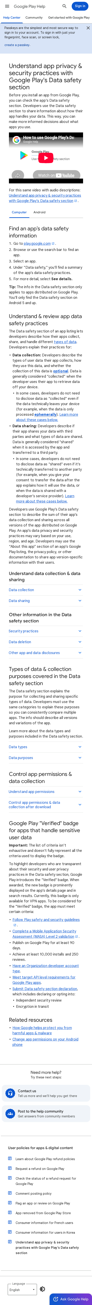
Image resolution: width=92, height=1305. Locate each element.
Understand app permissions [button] (31, 792)
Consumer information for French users (44, 1223)
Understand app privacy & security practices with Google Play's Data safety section (47, 1247)
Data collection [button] (21, 590)
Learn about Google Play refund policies (45, 1159)
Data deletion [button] (20, 642)
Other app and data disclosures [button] (34, 653)
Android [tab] (39, 212)
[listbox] (22, 1289)
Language (18, 1283)
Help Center (12, 17)
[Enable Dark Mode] (42, 1289)
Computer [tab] (19, 212)
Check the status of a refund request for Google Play (46, 1181)
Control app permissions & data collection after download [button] (34, 804)
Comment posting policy (34, 1194)
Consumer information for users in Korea (45, 1233)
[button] (7, 6)
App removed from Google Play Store (43, 1213)
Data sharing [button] (19, 601)
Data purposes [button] (21, 758)
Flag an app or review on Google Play (43, 1203)
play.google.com (37, 243)
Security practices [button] (23, 631)
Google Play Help (29, 6)
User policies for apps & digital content (40, 1148)
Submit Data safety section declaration (45, 989)
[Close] (88, 28)
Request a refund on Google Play (40, 1169)
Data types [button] (18, 747)
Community (34, 17)
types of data (65, 342)
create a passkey (16, 45)
